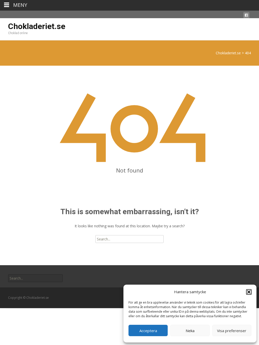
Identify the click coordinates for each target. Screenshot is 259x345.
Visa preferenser (231, 330)
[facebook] (246, 16)
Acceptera (148, 330)
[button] (248, 291)
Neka (190, 330)
